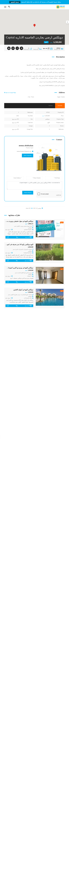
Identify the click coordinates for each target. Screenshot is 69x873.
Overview (60, 105)
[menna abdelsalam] (49, 158)
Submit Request (27, 192)
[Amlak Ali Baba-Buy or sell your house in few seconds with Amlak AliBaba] (60, 6)
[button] (34, 25)
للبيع (49, 122)
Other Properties (27, 155)
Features (51, 105)
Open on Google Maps (10, 92)
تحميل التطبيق (15, 2)
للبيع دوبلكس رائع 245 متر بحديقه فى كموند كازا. (18, 244)
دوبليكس (47, 119)
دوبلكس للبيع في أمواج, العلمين (23, 290)
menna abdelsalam (26, 146)
